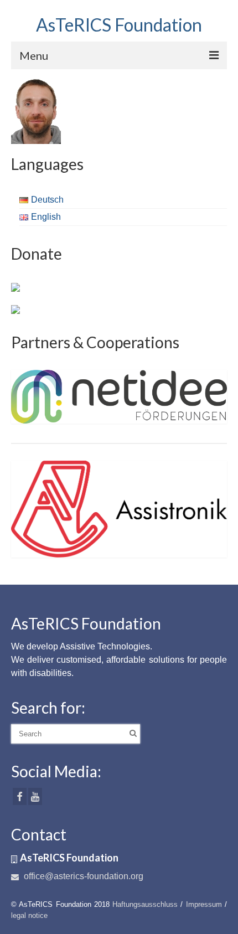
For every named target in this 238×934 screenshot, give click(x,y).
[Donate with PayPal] (15, 286)
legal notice (29, 915)
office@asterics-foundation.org (82, 876)
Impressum (204, 904)
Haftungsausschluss (145, 904)
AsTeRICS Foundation (119, 24)
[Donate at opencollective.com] (15, 309)
